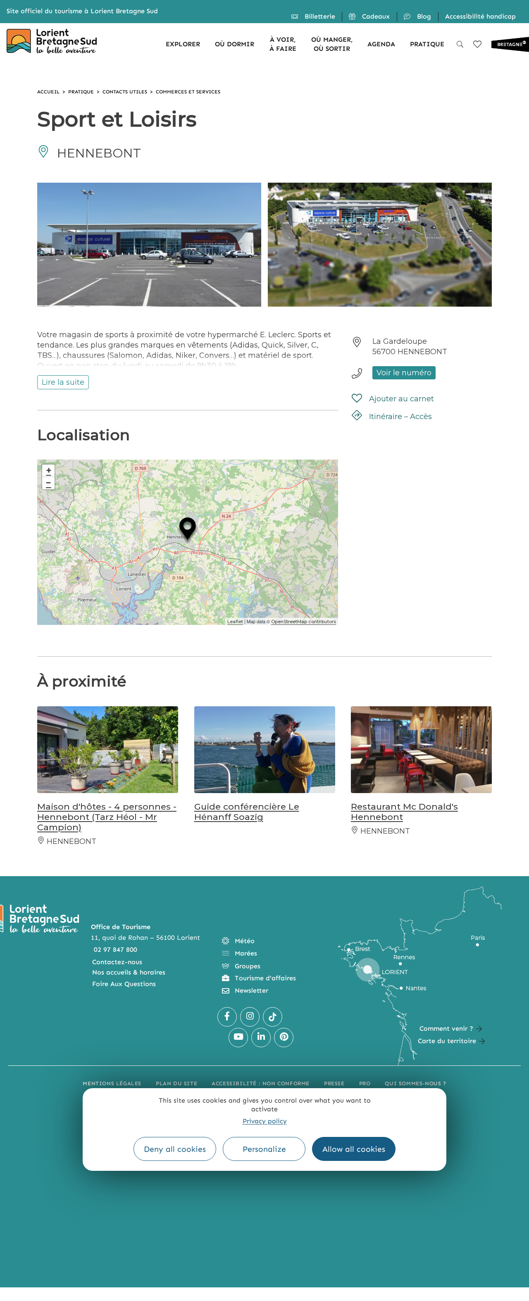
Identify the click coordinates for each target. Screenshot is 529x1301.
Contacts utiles (124, 92)
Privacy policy (265, 1121)
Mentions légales (112, 1083)
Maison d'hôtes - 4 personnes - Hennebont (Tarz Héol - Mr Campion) (106, 816)
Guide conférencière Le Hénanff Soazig (246, 811)
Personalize (264, 1149)
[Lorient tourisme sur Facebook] (227, 1017)
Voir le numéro (403, 372)
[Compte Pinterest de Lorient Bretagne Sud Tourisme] (283, 1037)
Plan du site (176, 1083)
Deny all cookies (175, 1149)
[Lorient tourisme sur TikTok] (272, 1017)
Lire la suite (63, 382)
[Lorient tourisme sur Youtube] (238, 1037)
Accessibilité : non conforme (261, 1083)
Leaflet (235, 621)
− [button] (48, 482)
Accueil (48, 92)
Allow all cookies (353, 1149)
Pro (365, 1083)
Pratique (81, 92)
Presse (334, 1083)
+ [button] (48, 470)
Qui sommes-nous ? (415, 1083)
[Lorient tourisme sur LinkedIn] (261, 1037)
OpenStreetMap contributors (303, 621)
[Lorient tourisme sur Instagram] (250, 1017)
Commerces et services (188, 92)
